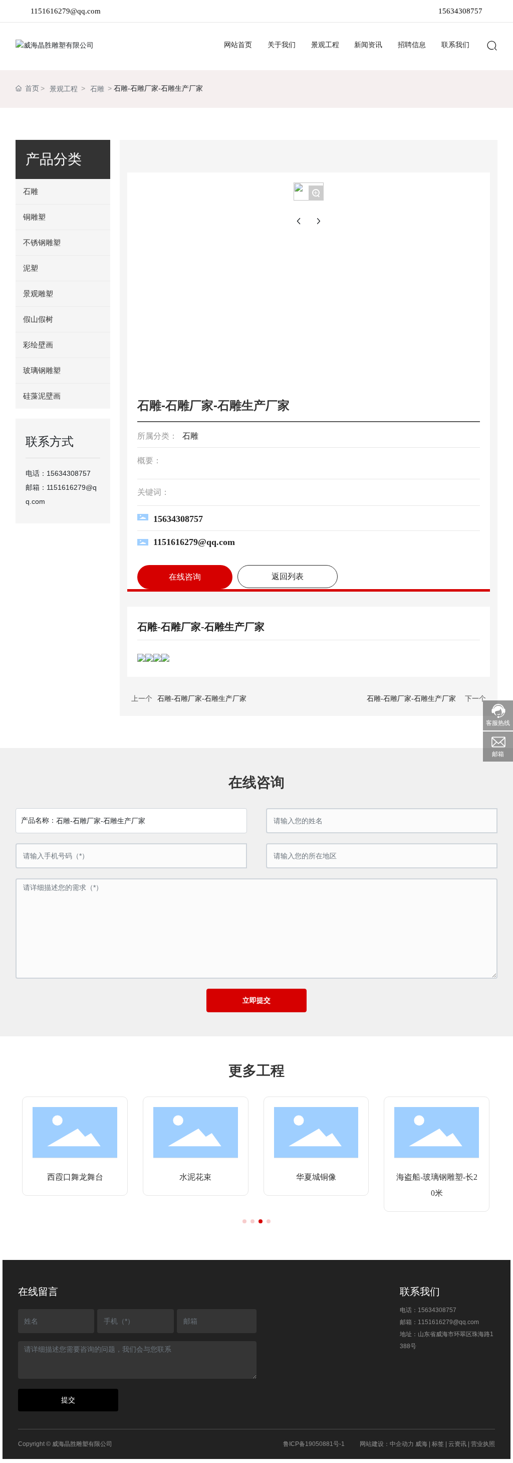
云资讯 (457, 1443)
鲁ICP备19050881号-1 (314, 1443)
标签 (438, 1443)
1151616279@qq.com (66, 11)
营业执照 (483, 1443)
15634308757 (460, 11)
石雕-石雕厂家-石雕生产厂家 (201, 698)
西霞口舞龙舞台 (75, 1177)
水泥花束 (195, 1177)
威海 (421, 1443)
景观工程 (64, 89)
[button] (244, 1221)
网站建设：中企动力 (387, 1443)
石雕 (97, 89)
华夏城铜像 (316, 1177)
